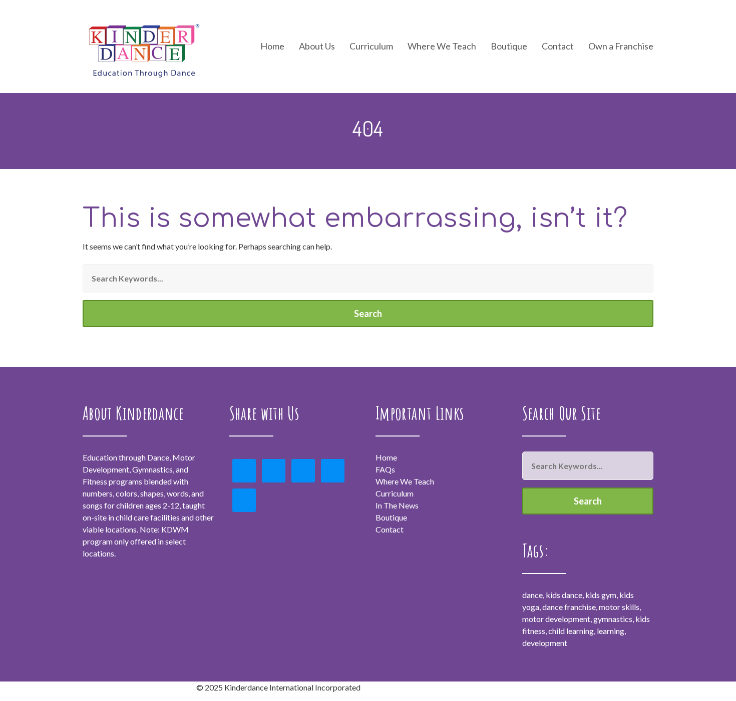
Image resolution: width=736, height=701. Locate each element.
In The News (397, 505)
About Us (317, 47)
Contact (558, 47)
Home (272, 47)
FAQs (385, 469)
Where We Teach (442, 47)
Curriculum (395, 493)
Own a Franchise (620, 47)
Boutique (509, 47)
